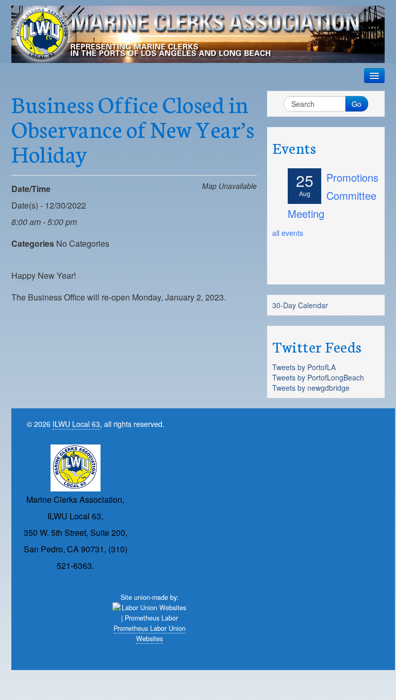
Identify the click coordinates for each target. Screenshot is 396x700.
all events (287, 233)
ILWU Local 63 (76, 424)
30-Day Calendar (300, 305)
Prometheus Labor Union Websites (149, 633)
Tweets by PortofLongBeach (318, 377)
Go (356, 104)
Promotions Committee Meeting (333, 195)
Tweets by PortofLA (304, 367)
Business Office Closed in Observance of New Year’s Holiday (132, 128)
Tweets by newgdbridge (311, 388)
